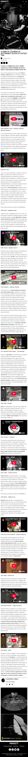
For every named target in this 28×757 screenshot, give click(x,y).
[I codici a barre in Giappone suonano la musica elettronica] (14, 701)
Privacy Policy (15, 746)
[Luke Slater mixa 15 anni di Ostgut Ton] (14, 727)
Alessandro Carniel (7, 58)
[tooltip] (2, 63)
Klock (20, 142)
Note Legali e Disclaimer (8, 746)
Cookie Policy (22, 746)
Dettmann (3, 144)
